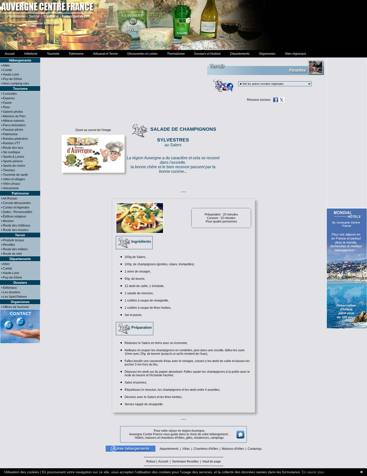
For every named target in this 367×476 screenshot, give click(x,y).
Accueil (9, 54)
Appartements (169, 448)
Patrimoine (76, 54)
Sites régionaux (295, 54)
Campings (255, 448)
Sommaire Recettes (185, 461)
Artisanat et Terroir (105, 54)
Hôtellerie (30, 54)
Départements (239, 54)
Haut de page (211, 461)
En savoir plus (313, 472)
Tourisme (53, 54)
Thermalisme (175, 54)
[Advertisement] (183, 25)
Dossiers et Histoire (207, 54)
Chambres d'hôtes (205, 448)
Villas (186, 448)
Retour (151, 461)
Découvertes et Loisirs (142, 54)
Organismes (267, 54)
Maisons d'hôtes (233, 448)
